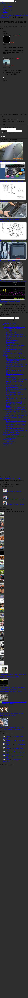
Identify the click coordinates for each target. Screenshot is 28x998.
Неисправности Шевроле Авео (17, 415)
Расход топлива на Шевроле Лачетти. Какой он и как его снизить (13, 675)
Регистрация (7, 10)
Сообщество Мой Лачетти (12, 329)
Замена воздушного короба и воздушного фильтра (10, 220)
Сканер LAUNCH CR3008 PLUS (10, 261)
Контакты (6, 351)
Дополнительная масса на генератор (13, 281)
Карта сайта (10, 342)
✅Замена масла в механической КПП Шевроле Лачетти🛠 (13, 703)
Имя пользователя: (8, 127)
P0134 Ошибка (5, 201)
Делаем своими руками (11, 432)
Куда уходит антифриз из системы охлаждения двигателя (12, 714)
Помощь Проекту (12, 344)
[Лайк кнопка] (3, 57)
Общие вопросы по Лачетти (16, 359)
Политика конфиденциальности (14, 348)
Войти (5, 12)
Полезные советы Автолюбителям (15, 430)
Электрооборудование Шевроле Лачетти (14, 361)
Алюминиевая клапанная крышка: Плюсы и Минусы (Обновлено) (12, 728)
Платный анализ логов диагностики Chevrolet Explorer (14, 326)
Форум (5, 8)
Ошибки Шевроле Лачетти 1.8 (16, 408)
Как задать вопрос (12, 340)
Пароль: (4, 131)
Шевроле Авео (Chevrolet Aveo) (14, 410)
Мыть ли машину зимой (8, 161)
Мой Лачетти (4, 3)
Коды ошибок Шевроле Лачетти (11, 181)
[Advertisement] (14, 97)
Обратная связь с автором (15, 346)
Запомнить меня (9, 133)
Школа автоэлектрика (11, 434)
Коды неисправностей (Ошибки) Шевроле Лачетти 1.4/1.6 (16, 404)
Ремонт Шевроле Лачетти (15, 357)
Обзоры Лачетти (12, 378)
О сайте (9, 331)
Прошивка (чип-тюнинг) (14, 428)
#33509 (17, 35)
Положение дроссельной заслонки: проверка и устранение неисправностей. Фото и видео (12, 689)
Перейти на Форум (9, 323)
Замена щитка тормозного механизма (13, 241)
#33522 (17, 58)
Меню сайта (7, 6)
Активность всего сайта (14, 334)
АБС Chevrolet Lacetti (13, 393)
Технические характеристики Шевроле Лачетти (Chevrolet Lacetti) (16, 366)
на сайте (10, 479)
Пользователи (11, 332)
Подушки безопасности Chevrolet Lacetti (14, 386)
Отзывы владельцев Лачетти (16, 379)
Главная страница (6, 15)
